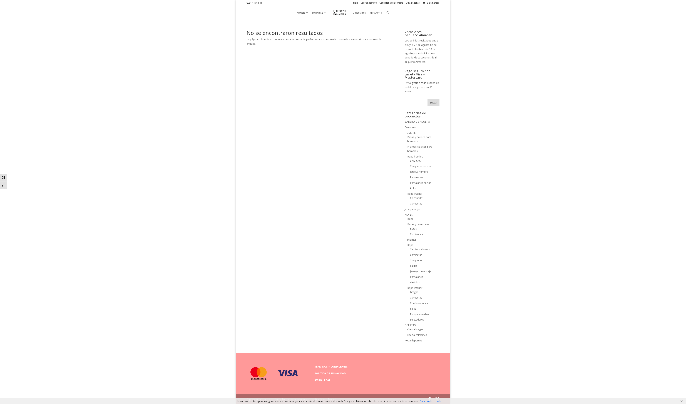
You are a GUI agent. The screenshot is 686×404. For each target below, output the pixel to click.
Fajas (413, 308)
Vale (439, 401)
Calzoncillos (417, 198)
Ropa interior (414, 193)
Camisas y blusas (420, 249)
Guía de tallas (413, 3)
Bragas (414, 292)
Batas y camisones (418, 224)
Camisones (416, 234)
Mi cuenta (376, 12)
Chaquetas (416, 260)
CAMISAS (415, 160)
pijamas (411, 239)
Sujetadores (417, 319)
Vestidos (415, 282)
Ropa (410, 245)
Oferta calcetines (417, 335)
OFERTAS (410, 325)
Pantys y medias (419, 314)
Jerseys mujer (412, 209)
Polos (413, 188)
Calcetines (359, 12)
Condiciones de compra (391, 3)
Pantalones (416, 177)
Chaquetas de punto (421, 166)
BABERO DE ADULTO (417, 121)
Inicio (355, 3)
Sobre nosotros (369, 3)
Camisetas (416, 203)
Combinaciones (419, 303)
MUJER (301, 12)
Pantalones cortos (420, 182)
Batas (413, 228)
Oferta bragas (415, 329)
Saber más (426, 401)
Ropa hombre (415, 156)
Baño (410, 218)
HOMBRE (317, 12)
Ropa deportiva (413, 340)
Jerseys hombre (419, 171)
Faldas (413, 265)
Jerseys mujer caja (420, 271)
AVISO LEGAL (322, 380)
